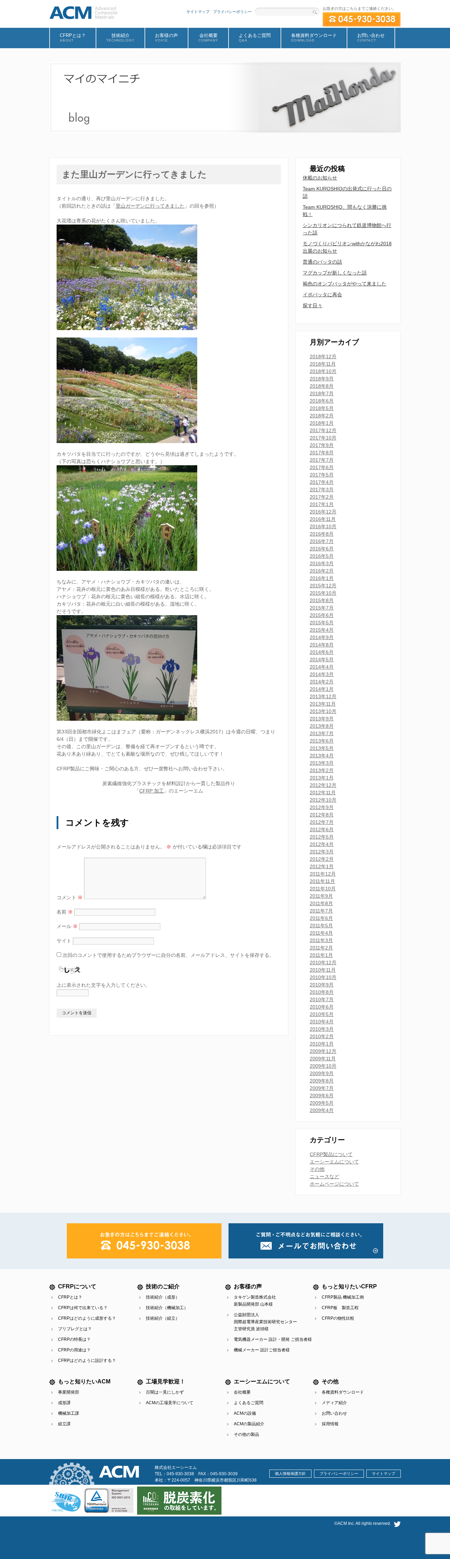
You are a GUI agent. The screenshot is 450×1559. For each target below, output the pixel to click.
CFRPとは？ (70, 1297)
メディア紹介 (334, 1402)
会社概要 (242, 1392)
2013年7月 (322, 733)
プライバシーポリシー (232, 12)
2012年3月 (322, 851)
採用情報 (330, 1423)
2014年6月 (322, 652)
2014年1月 (322, 689)
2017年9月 (322, 445)
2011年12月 (323, 874)
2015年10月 (323, 593)
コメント (70, 897)
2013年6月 (322, 741)
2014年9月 (322, 637)
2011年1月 (321, 955)
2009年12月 (323, 1051)
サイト (64, 940)
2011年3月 (321, 940)
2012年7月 (322, 822)
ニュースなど (324, 1176)
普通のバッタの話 (322, 262)
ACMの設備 (245, 1413)
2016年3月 (322, 563)
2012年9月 (322, 807)
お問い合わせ (334, 1413)
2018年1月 (322, 423)
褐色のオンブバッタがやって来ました (344, 283)
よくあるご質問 (248, 1402)
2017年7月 (322, 460)
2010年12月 (323, 962)
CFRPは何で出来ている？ (83, 1307)
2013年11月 (323, 704)
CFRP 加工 (151, 791)
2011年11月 (322, 881)
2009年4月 (322, 1110)
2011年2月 (321, 948)
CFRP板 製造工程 (340, 1307)
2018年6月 (322, 401)
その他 (317, 1169)
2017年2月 (322, 497)
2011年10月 (323, 888)
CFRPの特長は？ (74, 1339)
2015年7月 (322, 608)
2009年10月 (323, 1066)
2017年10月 (323, 438)
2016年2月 (322, 571)
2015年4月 (322, 630)
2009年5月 (322, 1103)
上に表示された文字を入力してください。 (103, 985)
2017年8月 (322, 452)
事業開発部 (68, 1392)
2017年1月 (322, 504)
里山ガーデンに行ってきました (150, 206)
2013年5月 (322, 748)
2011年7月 (321, 911)
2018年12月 (323, 356)
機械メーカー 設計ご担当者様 (262, 1349)
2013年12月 (323, 696)
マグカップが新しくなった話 (335, 273)
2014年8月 (322, 645)
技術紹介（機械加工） (167, 1307)
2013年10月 (323, 711)
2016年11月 (323, 519)
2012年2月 (322, 859)
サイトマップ (198, 12)
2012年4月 (322, 844)
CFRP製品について (331, 1154)
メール (67, 926)
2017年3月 (322, 489)
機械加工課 (68, 1413)
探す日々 (312, 305)
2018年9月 (322, 378)
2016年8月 (322, 534)
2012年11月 (323, 792)
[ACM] (83, 11)
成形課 (64, 1402)
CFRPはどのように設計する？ (87, 1360)
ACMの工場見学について (169, 1402)
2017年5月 (322, 475)
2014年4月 (322, 667)
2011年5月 (321, 925)
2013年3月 (322, 763)
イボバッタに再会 (322, 294)
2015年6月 (322, 615)
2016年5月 (322, 556)
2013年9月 (322, 718)
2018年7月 (322, 393)
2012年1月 (322, 866)
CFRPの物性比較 (338, 1318)
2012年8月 (322, 815)
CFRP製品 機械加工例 (343, 1297)
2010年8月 (322, 992)
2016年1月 (322, 578)
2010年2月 (322, 1036)
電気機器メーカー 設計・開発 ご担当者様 (273, 1339)
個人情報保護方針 (290, 1473)
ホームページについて (334, 1184)
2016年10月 (323, 526)
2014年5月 (322, 659)
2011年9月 (321, 896)
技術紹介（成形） (163, 1297)
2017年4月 (322, 482)
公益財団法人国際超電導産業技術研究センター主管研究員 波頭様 (265, 1321)
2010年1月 (322, 1044)
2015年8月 (322, 600)
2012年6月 (322, 829)
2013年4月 (322, 755)
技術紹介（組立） (163, 1318)
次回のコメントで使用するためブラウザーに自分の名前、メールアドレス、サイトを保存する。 (168, 955)
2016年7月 (322, 541)
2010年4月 (322, 1021)
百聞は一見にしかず (165, 1392)
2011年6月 (321, 918)
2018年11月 (323, 364)
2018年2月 (322, 415)
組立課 (64, 1423)
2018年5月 (322, 408)
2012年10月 (323, 800)
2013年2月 (322, 770)
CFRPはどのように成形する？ (87, 1318)
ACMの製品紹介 (249, 1423)
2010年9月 (322, 984)
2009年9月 (322, 1073)
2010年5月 (322, 1014)
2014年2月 (322, 681)
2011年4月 (321, 933)
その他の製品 (246, 1434)
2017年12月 (323, 430)
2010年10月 (323, 977)
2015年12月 (323, 585)
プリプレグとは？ (75, 1328)
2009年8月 (322, 1081)
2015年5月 (322, 622)
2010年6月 (322, 1007)
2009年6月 (322, 1095)
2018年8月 (322, 386)
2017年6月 (322, 467)
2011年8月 (321, 903)
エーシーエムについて (334, 1161)
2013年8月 (322, 726)
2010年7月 (322, 999)
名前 (65, 912)
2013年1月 (322, 778)
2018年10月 (323, 371)
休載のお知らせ (320, 178)
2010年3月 (322, 1029)
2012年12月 (323, 785)
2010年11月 (323, 970)
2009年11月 (323, 1058)
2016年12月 (323, 512)
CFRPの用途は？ (74, 1349)
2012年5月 (322, 837)
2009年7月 (322, 1088)
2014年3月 (322, 674)
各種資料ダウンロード (343, 1392)
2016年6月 (322, 548)
